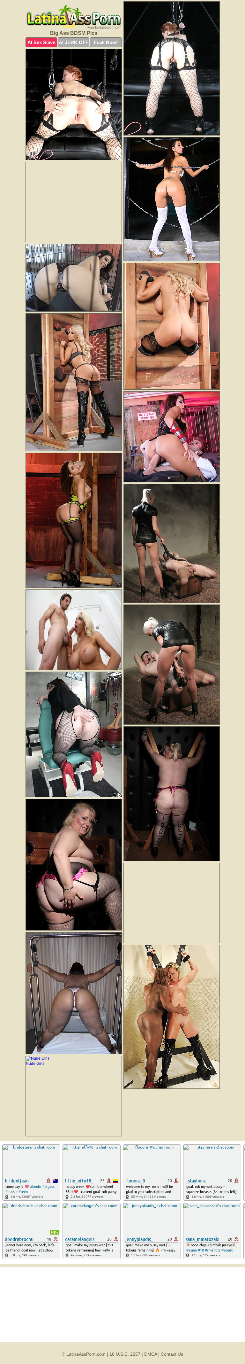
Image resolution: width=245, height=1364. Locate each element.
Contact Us (172, 1354)
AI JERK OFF (73, 42)
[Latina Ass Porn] (74, 17)
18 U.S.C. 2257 (124, 1354)
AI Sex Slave (41, 42)
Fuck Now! (106, 42)
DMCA (150, 1354)
